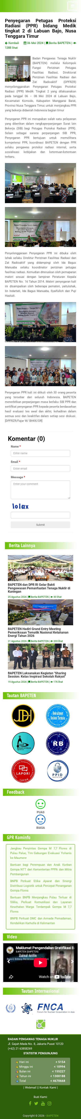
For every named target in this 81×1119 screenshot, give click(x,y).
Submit (40, 524)
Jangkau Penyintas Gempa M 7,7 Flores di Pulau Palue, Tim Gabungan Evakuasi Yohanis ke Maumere (41, 853)
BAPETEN (52, 1115)
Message (17, 477)
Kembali (13, 43)
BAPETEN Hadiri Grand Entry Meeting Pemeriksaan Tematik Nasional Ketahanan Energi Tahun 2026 (38, 632)
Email (14, 462)
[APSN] (27, 1008)
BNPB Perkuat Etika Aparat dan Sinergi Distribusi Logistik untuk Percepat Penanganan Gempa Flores (41, 885)
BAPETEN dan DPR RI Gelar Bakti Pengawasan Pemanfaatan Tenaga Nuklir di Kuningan (39, 588)
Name (15, 446)
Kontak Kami (48, 1087)
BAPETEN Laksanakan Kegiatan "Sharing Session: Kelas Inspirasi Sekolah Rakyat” (37, 675)
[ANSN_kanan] (40, 1024)
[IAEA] (11, 1008)
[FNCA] (56, 1008)
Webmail (30, 1087)
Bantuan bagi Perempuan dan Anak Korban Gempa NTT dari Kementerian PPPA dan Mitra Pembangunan (41, 869)
